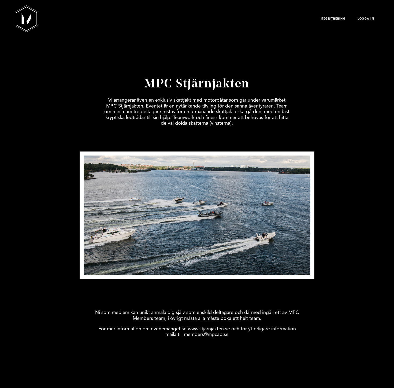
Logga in (366, 18)
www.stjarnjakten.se (209, 328)
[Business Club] (26, 18)
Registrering (333, 18)
